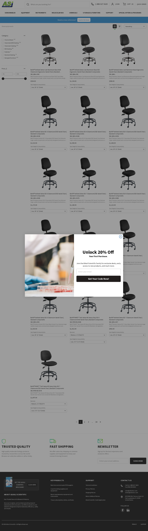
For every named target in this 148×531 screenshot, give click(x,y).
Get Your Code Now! (98, 278)
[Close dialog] (120, 236)
